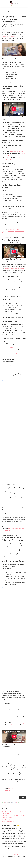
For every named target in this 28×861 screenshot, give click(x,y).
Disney (18, 229)
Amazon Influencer (12, 229)
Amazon (14, 709)
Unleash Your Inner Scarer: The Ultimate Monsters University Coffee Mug (13, 240)
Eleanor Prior (15, 854)
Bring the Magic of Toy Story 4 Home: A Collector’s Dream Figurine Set (14, 19)
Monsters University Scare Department (14, 268)
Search (3, 795)
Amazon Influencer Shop (18, 723)
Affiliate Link (11, 231)
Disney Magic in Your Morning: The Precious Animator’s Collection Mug (13, 537)
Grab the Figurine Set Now (16, 151)
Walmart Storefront (12, 725)
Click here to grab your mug (17, 348)
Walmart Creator (6, 232)
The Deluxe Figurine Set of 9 (9, 36)
